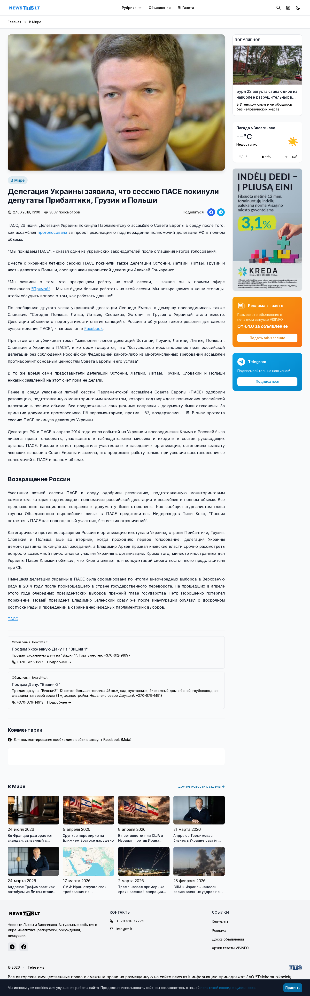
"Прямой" (40, 288)
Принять (292, 988)
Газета (188, 8)
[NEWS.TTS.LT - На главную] (25, 7)
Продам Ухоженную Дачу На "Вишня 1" (50, 649)
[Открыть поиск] (278, 7)
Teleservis (36, 967)
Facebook (93, 328)
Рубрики (129, 8)
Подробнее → (59, 662)
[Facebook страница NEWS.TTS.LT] (23, 946)
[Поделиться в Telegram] (221, 212)
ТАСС (13, 618)
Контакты (220, 922)
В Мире (35, 22)
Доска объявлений (228, 939)
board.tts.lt (39, 642)
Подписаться (267, 381)
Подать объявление (267, 338)
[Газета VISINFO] (288, 7)
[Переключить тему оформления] (298, 7)
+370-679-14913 (30, 702)
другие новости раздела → (201, 786)
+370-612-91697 (30, 662)
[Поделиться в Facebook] (211, 212)
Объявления (160, 8)
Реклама (219, 930)
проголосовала (52, 232)
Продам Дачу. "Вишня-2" (36, 684)
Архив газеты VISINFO (230, 948)
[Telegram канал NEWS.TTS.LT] (12, 946)
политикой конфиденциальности (228, 988)
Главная (14, 22)
